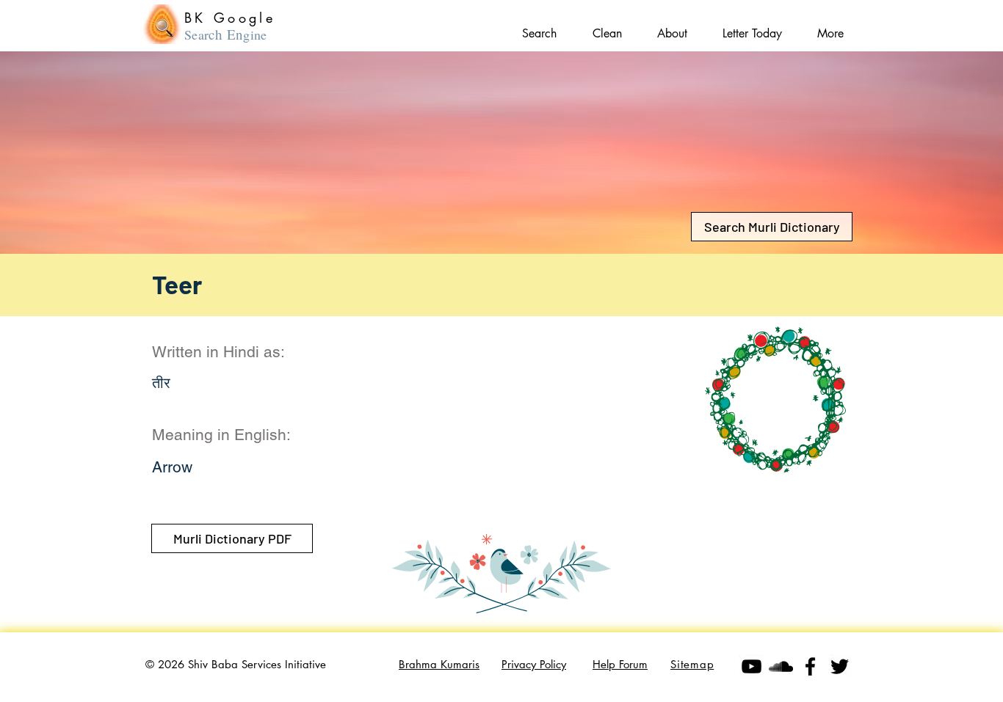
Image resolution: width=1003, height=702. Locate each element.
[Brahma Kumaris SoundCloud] (781, 666)
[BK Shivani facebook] (810, 666)
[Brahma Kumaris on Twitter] (840, 666)
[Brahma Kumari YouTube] (751, 666)
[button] (830, 27)
